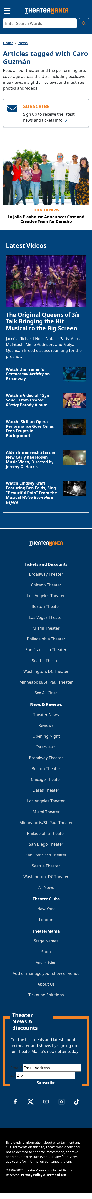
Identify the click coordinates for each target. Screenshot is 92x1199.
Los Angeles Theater (46, 595)
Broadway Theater (46, 574)
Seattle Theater (46, 660)
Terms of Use (56, 1175)
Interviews (46, 747)
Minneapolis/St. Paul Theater (46, 682)
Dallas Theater (46, 790)
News (23, 43)
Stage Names (46, 941)
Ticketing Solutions (46, 995)
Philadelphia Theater (46, 639)
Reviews (46, 725)
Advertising (46, 962)
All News (46, 887)
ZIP (13, 1075)
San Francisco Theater (46, 649)
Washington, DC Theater (46, 671)
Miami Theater (46, 628)
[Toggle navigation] (3, 10)
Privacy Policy (31, 1175)
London (46, 919)
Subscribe (46, 1082)
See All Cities (46, 693)
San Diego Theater (46, 844)
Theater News (46, 209)
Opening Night (46, 736)
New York (46, 908)
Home (8, 43)
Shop (46, 951)
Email (16, 1068)
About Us (46, 984)
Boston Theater (46, 606)
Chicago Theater (46, 585)
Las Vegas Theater (46, 617)
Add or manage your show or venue (46, 973)
